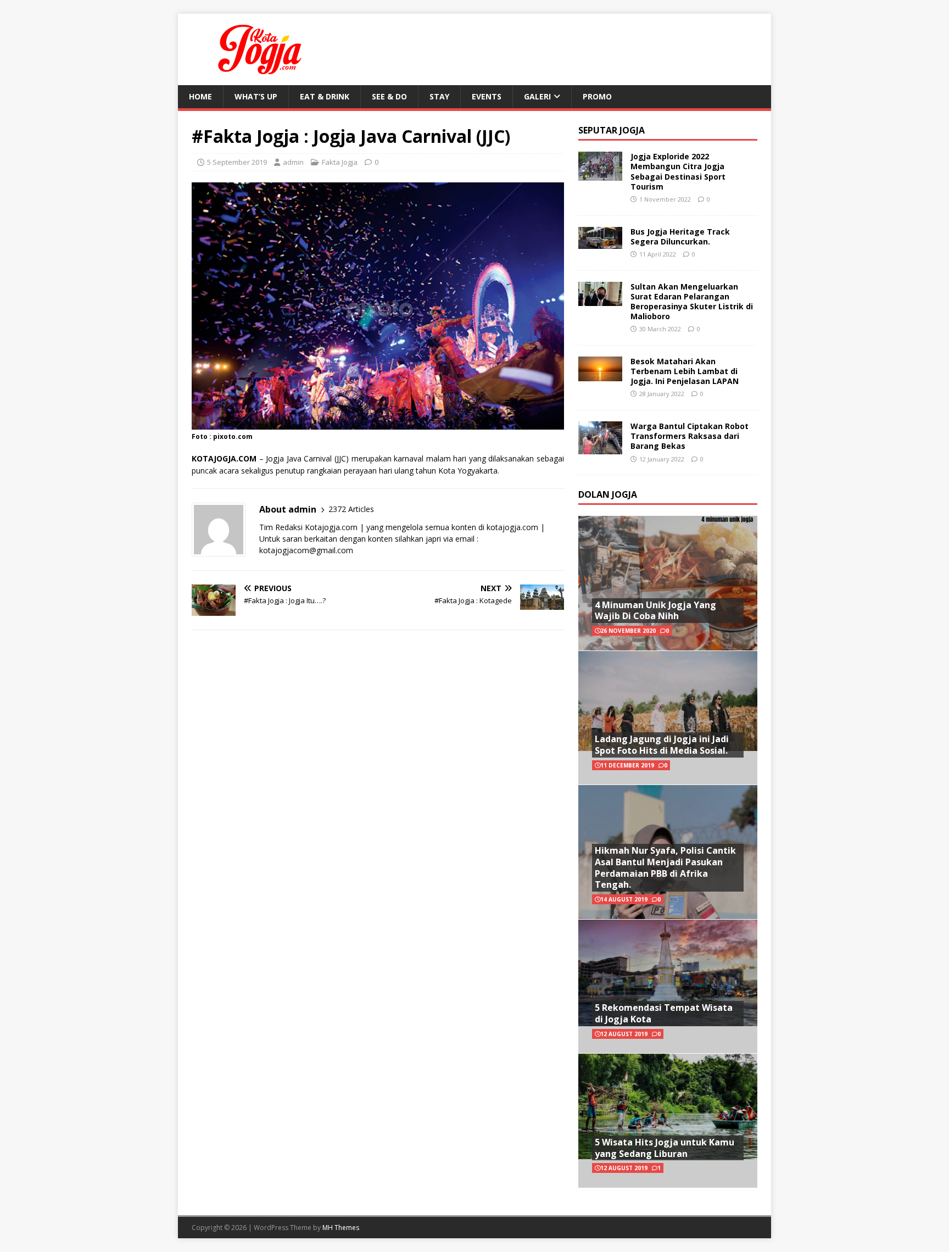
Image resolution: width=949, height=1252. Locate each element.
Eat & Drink (324, 96)
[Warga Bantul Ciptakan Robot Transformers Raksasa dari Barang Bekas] (600, 447)
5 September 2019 (237, 162)
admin (293, 162)
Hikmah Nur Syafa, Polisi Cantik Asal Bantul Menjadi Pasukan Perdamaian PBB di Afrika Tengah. (665, 867)
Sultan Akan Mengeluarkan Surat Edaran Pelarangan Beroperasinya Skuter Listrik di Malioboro (691, 301)
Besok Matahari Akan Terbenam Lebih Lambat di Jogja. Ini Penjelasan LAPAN (684, 371)
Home (200, 96)
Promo (597, 96)
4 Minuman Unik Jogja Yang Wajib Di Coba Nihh (655, 610)
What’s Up (256, 96)
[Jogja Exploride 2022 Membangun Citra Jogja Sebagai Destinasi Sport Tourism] (600, 174)
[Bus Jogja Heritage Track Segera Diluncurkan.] (600, 242)
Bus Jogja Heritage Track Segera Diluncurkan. (680, 236)
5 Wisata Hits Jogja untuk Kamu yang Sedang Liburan (664, 1148)
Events (486, 96)
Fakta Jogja (340, 162)
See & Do (389, 96)
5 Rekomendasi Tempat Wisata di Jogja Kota (664, 1013)
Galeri (537, 96)
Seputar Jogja (611, 130)
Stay (439, 96)
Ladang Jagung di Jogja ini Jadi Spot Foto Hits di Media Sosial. (662, 744)
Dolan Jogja (607, 494)
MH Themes (340, 1227)
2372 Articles (351, 509)
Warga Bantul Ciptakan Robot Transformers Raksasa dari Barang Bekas (689, 436)
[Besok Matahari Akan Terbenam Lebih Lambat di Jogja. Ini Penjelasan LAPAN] (600, 374)
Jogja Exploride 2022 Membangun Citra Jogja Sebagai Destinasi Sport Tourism (677, 171)
